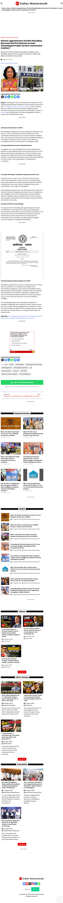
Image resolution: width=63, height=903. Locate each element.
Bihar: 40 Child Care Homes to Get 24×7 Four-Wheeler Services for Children (10, 433)
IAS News (15, 371)
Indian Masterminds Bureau (9, 63)
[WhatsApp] (39, 883)
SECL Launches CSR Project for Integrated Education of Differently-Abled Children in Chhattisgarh (33, 785)
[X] (2, 96)
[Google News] (18, 96)
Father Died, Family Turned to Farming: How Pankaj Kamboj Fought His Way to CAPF (33, 698)
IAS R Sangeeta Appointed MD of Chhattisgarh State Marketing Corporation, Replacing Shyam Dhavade (21, 317)
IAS (13, 37)
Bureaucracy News (6, 37)
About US (27, 889)
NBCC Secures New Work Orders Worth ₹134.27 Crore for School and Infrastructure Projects (33, 486)
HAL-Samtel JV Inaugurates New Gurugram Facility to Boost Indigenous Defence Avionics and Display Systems (10, 487)
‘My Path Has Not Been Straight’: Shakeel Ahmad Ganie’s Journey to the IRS (10, 660)
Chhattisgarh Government (34, 364)
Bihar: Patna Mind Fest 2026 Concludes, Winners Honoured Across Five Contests (10, 459)
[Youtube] (27, 883)
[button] (1, 3)
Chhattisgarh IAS (7, 368)
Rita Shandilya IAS (25, 374)
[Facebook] (5, 96)
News (8, 8)
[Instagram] (33, 883)
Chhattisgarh (20, 364)
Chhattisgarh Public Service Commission (16, 106)
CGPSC (11, 364)
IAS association (6, 371)
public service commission (9, 374)
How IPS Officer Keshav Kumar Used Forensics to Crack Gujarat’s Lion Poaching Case (32, 631)
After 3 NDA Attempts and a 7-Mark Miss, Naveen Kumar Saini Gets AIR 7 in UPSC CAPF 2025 (10, 698)
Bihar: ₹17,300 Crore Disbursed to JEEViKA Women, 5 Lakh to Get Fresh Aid (33, 433)
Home (4, 8)
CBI (6, 364)
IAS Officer (24, 371)
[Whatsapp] (12, 96)
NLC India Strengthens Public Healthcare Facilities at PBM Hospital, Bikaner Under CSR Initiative (11, 785)
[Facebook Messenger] (15, 96)
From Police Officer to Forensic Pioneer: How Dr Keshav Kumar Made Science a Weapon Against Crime (11, 632)
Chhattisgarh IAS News (21, 368)
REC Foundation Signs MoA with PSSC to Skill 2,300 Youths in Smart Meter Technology (11, 823)
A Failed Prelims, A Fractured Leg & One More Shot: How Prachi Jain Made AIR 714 (10, 736)
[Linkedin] (8, 96)
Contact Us (35, 889)
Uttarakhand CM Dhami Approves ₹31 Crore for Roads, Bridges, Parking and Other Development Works (32, 459)
